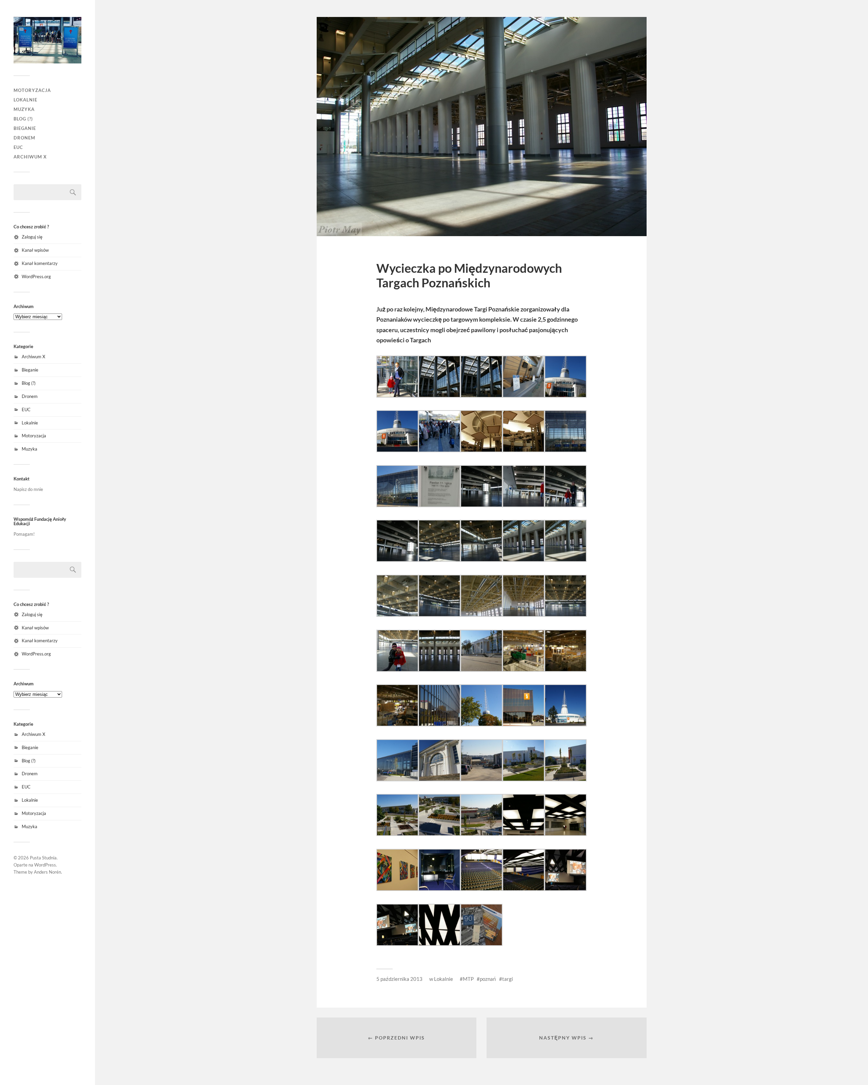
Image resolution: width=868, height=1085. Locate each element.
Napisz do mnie (28, 489)
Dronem (24, 137)
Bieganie (25, 128)
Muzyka (24, 109)
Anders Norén (47, 872)
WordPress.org (36, 276)
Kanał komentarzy (40, 263)
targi (507, 979)
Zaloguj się (32, 237)
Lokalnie (25, 99)
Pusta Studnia (43, 857)
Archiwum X (30, 156)
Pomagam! (24, 534)
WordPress (45, 865)
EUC (18, 147)
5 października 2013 (399, 979)
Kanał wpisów (35, 250)
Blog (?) (23, 118)
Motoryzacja (32, 90)
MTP (468, 979)
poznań (488, 979)
